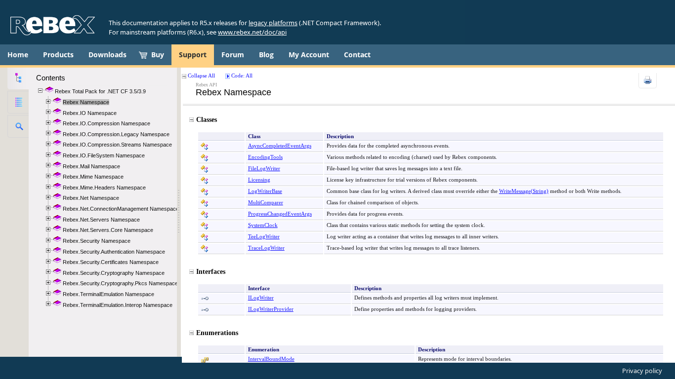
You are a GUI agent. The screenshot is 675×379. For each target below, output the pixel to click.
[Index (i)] (18, 102)
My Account (309, 54)
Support (193, 54)
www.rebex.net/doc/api (252, 32)
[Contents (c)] (18, 78)
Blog (266, 54)
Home (17, 54)
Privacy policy (642, 370)
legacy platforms (273, 22)
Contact (357, 54)
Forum (232, 54)
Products (58, 54)
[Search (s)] (18, 126)
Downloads (107, 54)
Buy (157, 54)
